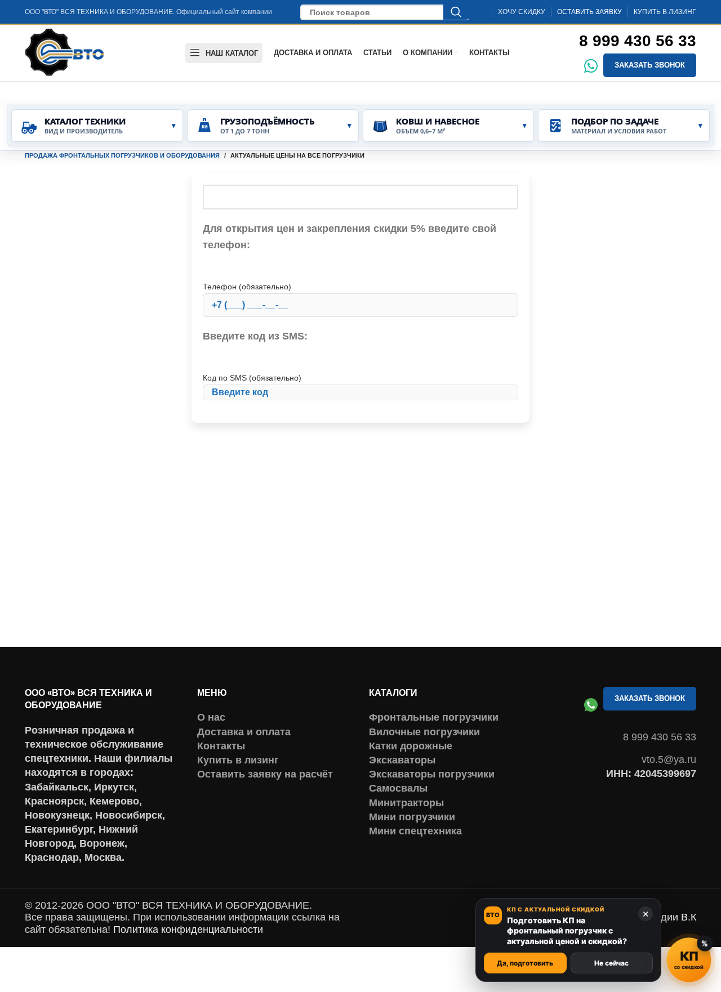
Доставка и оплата (244, 732)
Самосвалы (398, 788)
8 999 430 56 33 (637, 41)
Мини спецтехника (415, 831)
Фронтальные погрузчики (434, 717)
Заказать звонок (650, 65)
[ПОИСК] (456, 12)
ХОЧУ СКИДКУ (521, 12)
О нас (211, 717)
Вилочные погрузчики (424, 732)
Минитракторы (406, 802)
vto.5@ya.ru (669, 759)
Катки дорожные (410, 746)
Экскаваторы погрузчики (432, 774)
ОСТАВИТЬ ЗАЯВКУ (589, 12)
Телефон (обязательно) (247, 286)
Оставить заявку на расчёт (265, 774)
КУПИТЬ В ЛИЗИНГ (665, 12)
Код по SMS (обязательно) (252, 377)
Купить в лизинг (238, 760)
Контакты (221, 746)
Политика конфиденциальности (188, 929)
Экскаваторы (402, 760)
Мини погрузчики (412, 817)
